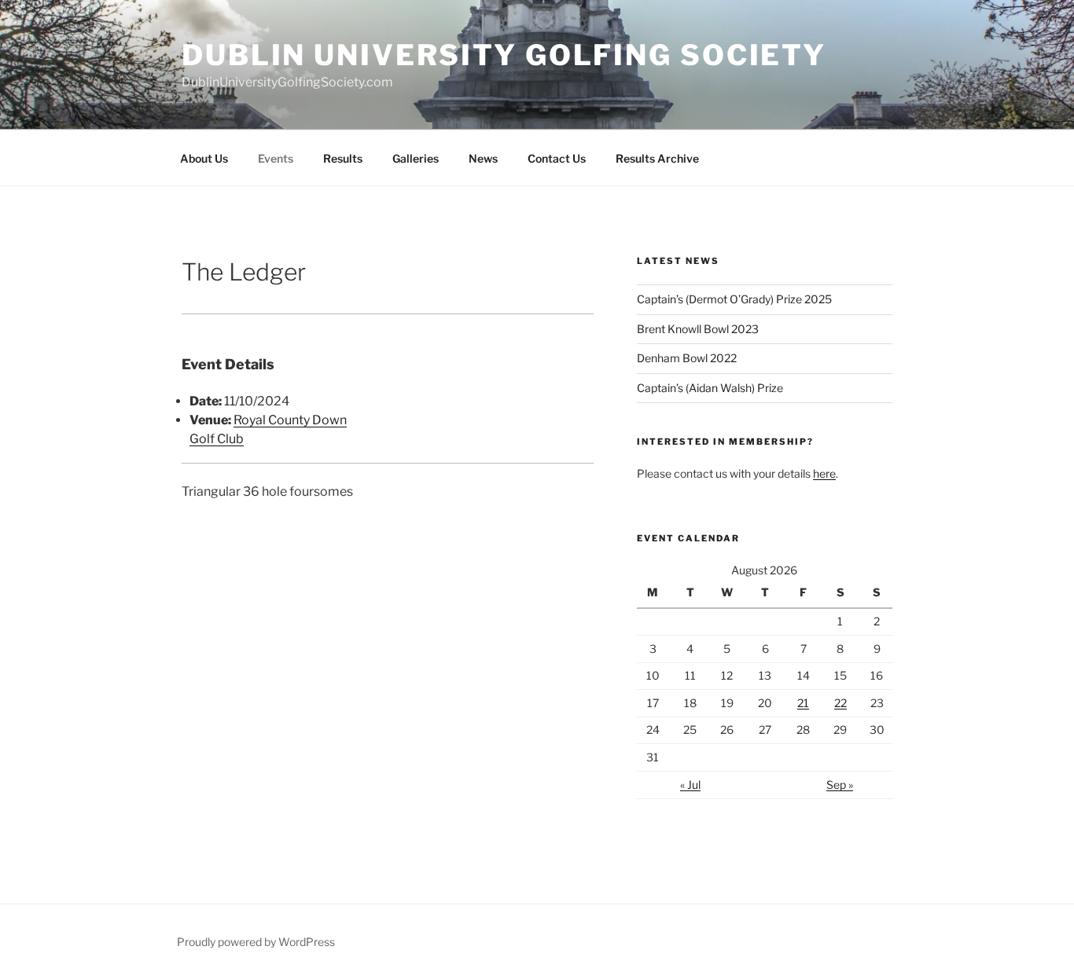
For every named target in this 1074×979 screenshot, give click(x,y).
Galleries (415, 158)
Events (275, 158)
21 (803, 703)
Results (342, 158)
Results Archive (657, 158)
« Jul (690, 784)
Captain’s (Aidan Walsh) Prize (710, 387)
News (483, 158)
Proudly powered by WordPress (256, 941)
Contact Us (557, 158)
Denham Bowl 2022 (687, 358)
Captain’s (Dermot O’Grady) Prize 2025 (734, 299)
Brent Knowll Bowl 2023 (698, 329)
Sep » (839, 784)
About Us (204, 158)
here (824, 473)
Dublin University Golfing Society (504, 55)
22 (840, 703)
